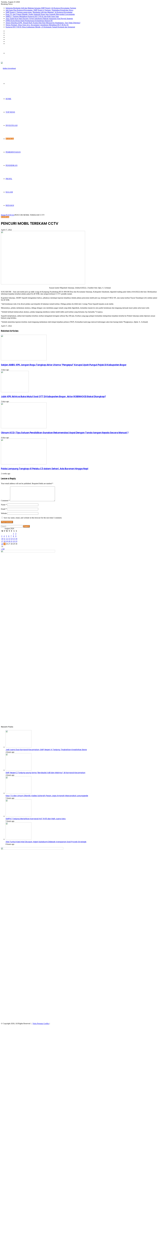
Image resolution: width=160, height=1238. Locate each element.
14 (12, 539)
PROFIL (9, 179)
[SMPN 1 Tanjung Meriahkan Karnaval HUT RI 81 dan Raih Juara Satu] (18, 816)
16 (16, 539)
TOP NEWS (10, 112)
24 (2, 544)
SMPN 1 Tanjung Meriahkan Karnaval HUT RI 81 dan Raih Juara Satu (32, 16)
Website (4, 513)
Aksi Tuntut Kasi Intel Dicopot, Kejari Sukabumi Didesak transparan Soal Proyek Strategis (39, 19)
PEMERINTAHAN (13, 152)
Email (4, 509)
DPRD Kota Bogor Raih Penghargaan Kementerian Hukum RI (29, 21)
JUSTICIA (10, 139)
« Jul (2, 549)
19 (7, 541)
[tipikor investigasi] (8, 68)
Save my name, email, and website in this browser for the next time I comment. (33, 518)
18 (5, 541)
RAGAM (9, 192)
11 (4, 539)
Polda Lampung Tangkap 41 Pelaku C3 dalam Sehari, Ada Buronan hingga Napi (44, 468)
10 (2, 539)
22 (14, 541)
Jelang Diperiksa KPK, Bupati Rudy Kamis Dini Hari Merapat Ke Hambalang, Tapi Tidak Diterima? (43, 23)
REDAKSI (10, 205)
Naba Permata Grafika (41, 1024)
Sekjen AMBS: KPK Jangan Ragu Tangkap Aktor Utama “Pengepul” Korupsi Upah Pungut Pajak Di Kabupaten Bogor (64, 364)
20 (9, 541)
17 (2, 541)
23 (16, 541)
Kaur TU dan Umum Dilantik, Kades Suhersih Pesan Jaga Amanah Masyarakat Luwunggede (40, 14)
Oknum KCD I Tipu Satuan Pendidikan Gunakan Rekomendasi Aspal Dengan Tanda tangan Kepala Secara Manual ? (64, 432)
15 (14, 539)
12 (7, 539)
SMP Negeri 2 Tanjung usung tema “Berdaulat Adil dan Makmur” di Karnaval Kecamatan (39, 12)
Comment (5, 501)
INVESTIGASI (11, 125)
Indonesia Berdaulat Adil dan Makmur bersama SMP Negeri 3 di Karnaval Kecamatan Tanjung (41, 8)
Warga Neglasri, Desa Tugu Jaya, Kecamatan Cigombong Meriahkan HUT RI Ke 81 (37, 25)
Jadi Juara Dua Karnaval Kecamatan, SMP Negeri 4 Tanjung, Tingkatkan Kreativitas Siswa (39, 10)
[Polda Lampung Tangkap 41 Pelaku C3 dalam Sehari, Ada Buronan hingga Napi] (24, 464)
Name (4, 505)
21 (12, 541)
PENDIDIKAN (11, 165)
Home (8, 99)
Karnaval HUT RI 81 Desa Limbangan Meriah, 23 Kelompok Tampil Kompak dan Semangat (40, 27)
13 (9, 539)
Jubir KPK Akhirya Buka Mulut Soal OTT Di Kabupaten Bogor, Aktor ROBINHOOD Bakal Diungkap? (53, 396)
